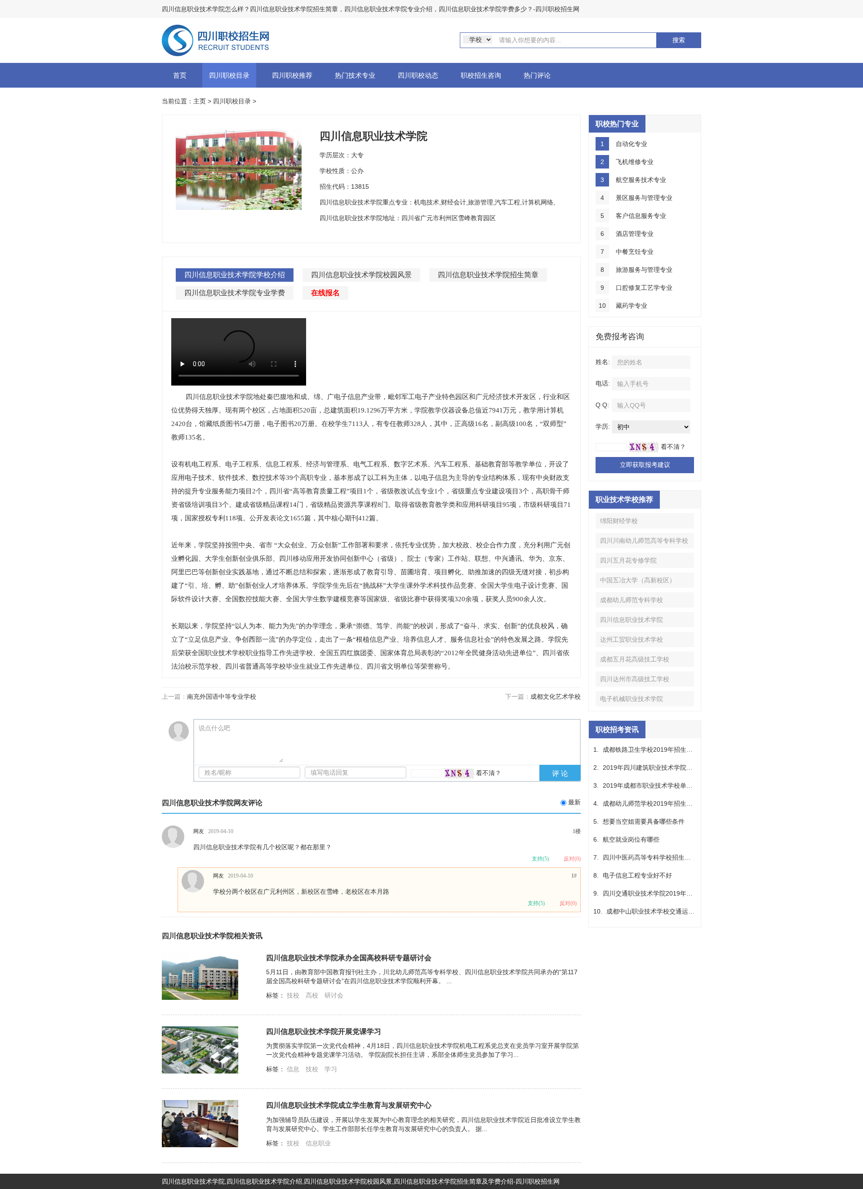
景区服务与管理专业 (644, 197)
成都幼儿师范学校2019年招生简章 (651, 803)
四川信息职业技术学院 (631, 619)
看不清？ (488, 772)
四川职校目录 (229, 75)
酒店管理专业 (635, 233)
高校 (312, 995)
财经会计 (453, 202)
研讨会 (334, 995)
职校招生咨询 (481, 75)
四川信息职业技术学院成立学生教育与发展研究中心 (349, 1105)
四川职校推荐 (292, 75)
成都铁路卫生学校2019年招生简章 (651, 749)
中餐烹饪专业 (635, 251)
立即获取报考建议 (645, 464)
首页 (180, 75)
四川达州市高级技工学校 (634, 679)
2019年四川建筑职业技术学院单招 (651, 767)
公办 (357, 170)
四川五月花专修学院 (628, 560)
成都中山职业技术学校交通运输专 (653, 911)
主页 (199, 101)
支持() (540, 859)
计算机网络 (537, 202)
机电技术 (426, 202)
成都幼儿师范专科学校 (631, 599)
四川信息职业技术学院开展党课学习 (323, 1031)
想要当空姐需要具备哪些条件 (644, 821)
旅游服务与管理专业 (644, 269)
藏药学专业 (631, 305)
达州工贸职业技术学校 (631, 639)
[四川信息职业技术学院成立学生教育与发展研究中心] (200, 1123)
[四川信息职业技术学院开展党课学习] (200, 1049)
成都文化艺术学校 (555, 696)
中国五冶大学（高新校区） (638, 580)
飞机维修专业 (635, 161)
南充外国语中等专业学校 (221, 696)
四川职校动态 (418, 75)
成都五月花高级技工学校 (634, 659)
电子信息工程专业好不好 (637, 875)
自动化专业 (631, 143)
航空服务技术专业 (641, 179)
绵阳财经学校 (619, 520)
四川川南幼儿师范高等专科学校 (644, 540)
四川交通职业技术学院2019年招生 (651, 893)
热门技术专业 (355, 75)
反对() (572, 859)
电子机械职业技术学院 (631, 698)
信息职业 (318, 1143)
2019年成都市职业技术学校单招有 (651, 785)
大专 (357, 155)
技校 (293, 995)
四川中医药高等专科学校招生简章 (650, 857)
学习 (331, 1069)
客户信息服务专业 (641, 215)
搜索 (678, 40)
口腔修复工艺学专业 (644, 287)
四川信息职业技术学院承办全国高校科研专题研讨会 (349, 958)
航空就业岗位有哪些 (631, 839)
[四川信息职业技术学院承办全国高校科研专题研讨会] (200, 975)
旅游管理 (480, 202)
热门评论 (537, 75)
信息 (293, 1069)
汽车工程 (507, 202)
